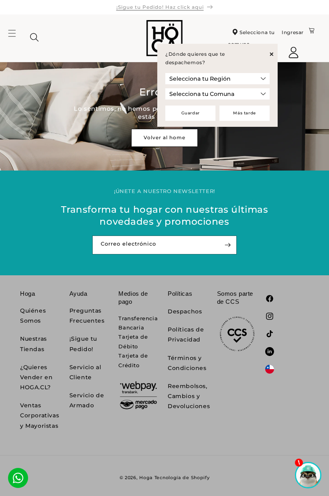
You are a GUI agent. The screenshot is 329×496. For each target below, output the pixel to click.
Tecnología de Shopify (182, 477)
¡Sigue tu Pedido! (83, 343)
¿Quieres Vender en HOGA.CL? (36, 377)
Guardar (190, 113)
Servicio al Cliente (85, 372)
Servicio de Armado (86, 400)
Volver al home (164, 137)
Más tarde (244, 113)
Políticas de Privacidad (186, 334)
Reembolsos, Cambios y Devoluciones (189, 396)
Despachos (185, 311)
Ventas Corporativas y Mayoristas (39, 415)
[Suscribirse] (227, 245)
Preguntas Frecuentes (87, 315)
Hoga (146, 477)
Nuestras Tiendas (33, 343)
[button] (17, 38)
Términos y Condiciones (187, 363)
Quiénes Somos (33, 315)
